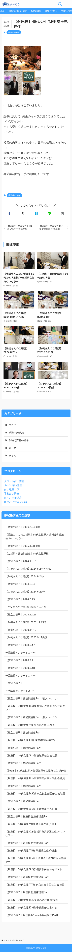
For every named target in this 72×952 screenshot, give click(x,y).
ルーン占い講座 (13, 485)
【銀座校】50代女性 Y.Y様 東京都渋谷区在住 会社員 (34, 884)
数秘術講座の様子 (19, 440)
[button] (9, 213)
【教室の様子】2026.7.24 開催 (23, 527)
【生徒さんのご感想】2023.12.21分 (25, 606)
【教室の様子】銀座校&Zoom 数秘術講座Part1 (31, 915)
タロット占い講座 (14, 481)
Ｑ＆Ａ (12, 455)
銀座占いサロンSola (15, 501)
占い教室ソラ (11, 489)
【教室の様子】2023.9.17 (20, 645)
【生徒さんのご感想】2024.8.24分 (25, 576)
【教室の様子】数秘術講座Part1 (23, 732)
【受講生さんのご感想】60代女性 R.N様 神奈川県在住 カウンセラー (34, 536)
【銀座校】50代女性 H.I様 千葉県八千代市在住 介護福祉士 (35, 859)
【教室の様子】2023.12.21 (20, 614)
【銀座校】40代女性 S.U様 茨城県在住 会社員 (31, 755)
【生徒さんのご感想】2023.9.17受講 (26, 637)
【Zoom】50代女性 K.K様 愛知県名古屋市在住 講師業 (35, 770)
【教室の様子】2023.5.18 (20, 667)
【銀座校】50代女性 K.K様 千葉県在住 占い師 (31, 907)
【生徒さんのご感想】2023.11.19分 (25, 622)
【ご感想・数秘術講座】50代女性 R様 (27, 553)
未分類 (12, 448)
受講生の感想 (13, 32)
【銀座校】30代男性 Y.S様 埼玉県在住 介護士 (31, 824)
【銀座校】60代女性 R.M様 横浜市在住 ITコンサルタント (35, 707)
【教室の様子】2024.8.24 (20, 584)
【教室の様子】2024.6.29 (20, 599)
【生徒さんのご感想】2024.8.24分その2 (28, 568)
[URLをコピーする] (62, 213)
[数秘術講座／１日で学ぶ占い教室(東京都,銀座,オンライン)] (11, 4)
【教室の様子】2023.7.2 (19, 660)
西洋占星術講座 (13, 497)
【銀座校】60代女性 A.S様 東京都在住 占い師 (31, 808)
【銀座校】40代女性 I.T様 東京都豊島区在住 (30, 740)
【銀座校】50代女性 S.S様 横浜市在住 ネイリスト (33, 869)
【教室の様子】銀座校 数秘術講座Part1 (27, 816)
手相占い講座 (11, 493)
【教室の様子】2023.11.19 (20, 629)
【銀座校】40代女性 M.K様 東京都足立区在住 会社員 (35, 793)
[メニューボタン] (68, 4)
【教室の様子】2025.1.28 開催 (23, 545)
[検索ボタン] (60, 4)
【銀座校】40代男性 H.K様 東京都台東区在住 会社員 (35, 778)
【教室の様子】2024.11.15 (20, 561)
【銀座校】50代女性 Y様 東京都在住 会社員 (30, 724)
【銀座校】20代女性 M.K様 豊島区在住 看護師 (31, 899)
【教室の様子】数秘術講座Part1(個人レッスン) (31, 698)
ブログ (12, 425)
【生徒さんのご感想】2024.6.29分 (25, 591)
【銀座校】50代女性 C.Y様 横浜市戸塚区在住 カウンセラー (35, 833)
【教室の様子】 (14, 683)
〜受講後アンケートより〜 (20, 652)
